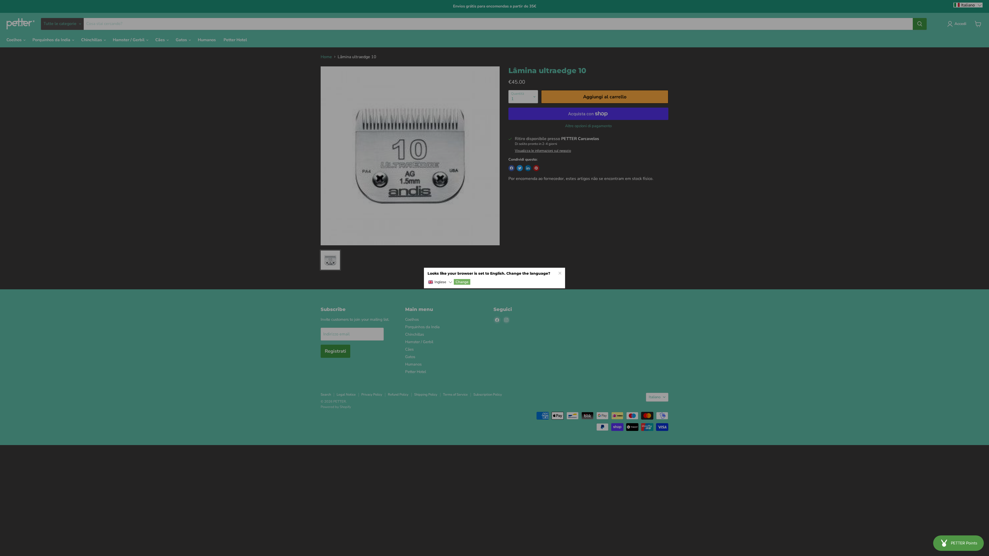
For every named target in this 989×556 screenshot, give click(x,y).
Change (462, 282)
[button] (440, 282)
